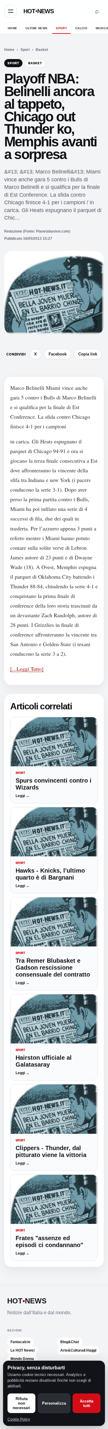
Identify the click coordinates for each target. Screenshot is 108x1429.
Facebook (58, 354)
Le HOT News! (22, 1350)
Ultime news (36, 28)
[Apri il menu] (10, 11)
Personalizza (54, 1403)
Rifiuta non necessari (21, 1403)
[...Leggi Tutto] (27, 668)
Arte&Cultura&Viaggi (78, 1350)
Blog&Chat (69, 1342)
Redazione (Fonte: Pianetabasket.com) (37, 231)
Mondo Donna (22, 1359)
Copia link (87, 354)
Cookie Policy (19, 1419)
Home (12, 28)
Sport (61, 28)
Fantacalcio (20, 1342)
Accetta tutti (86, 1403)
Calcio (81, 28)
